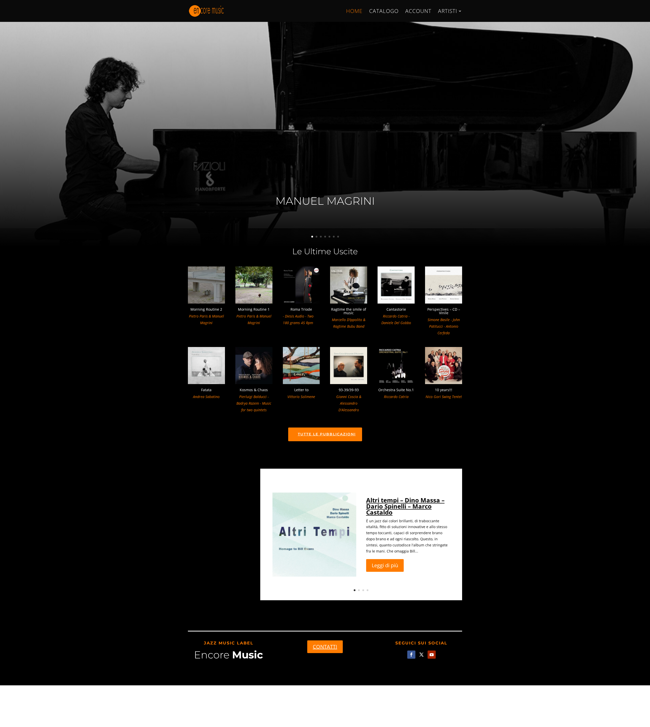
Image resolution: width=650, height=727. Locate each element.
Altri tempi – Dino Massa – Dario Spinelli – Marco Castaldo (405, 506)
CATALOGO (384, 11)
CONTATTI (325, 646)
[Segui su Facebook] (411, 655)
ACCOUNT (418, 11)
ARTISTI (447, 11)
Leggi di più (385, 565)
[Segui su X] (421, 655)
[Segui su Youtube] (432, 655)
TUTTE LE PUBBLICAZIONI (327, 434)
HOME (354, 11)
